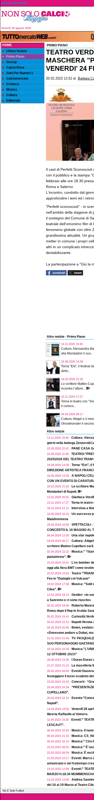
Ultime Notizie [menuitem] (16, 51)
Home (7, 45)
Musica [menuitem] (11, 89)
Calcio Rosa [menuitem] (15, 67)
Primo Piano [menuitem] (15, 56)
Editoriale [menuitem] (13, 100)
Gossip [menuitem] (11, 62)
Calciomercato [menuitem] (17, 78)
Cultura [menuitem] (11, 95)
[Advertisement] (23, 186)
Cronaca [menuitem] (12, 84)
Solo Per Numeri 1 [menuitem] (19, 73)
